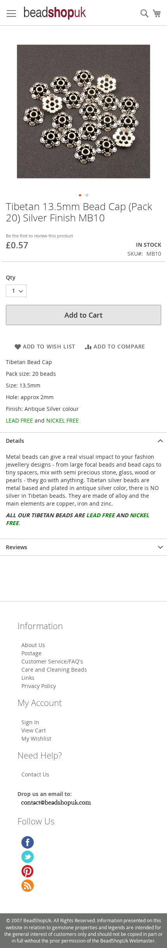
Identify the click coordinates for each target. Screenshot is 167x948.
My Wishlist (36, 738)
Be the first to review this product (39, 236)
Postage (31, 653)
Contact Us (35, 774)
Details (15, 440)
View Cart (33, 730)
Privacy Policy (38, 686)
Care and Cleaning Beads (54, 669)
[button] (80, 195)
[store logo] (54, 12)
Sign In (30, 722)
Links (28, 677)
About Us (33, 645)
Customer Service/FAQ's (52, 661)
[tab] (83, 440)
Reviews (16, 547)
